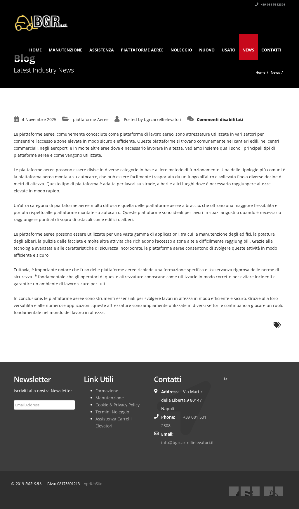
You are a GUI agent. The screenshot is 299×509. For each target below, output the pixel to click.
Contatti (271, 50)
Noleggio (181, 50)
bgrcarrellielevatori (162, 119)
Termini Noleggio (112, 412)
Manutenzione (65, 50)
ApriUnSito (93, 483)
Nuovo (207, 50)
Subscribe (26, 419)
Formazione (106, 391)
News (248, 50)
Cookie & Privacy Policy (117, 405)
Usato (228, 50)
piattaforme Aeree (91, 119)
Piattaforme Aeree (142, 50)
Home (35, 50)
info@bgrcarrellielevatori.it (187, 442)
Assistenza (101, 50)
